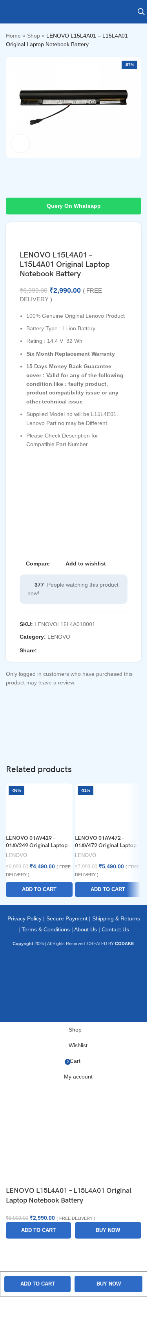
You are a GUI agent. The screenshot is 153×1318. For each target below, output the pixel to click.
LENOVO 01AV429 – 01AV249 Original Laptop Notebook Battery (36, 846)
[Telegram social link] (88, 650)
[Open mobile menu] (9, 12)
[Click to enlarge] (20, 143)
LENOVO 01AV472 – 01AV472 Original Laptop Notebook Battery (106, 846)
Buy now (109, 1284)
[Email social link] (60, 650)
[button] (39, 889)
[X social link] (51, 650)
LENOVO (58, 637)
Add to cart (37, 1284)
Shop (33, 35)
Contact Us (115, 929)
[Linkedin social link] (70, 650)
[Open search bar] (141, 11)
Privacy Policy (24, 918)
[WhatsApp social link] (79, 650)
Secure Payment (66, 918)
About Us (85, 929)
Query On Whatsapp (74, 206)
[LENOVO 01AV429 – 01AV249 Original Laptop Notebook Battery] (39, 806)
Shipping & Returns (116, 918)
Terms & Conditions (46, 929)
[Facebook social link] (41, 650)
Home (13, 35)
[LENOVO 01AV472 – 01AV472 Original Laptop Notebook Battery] (108, 806)
